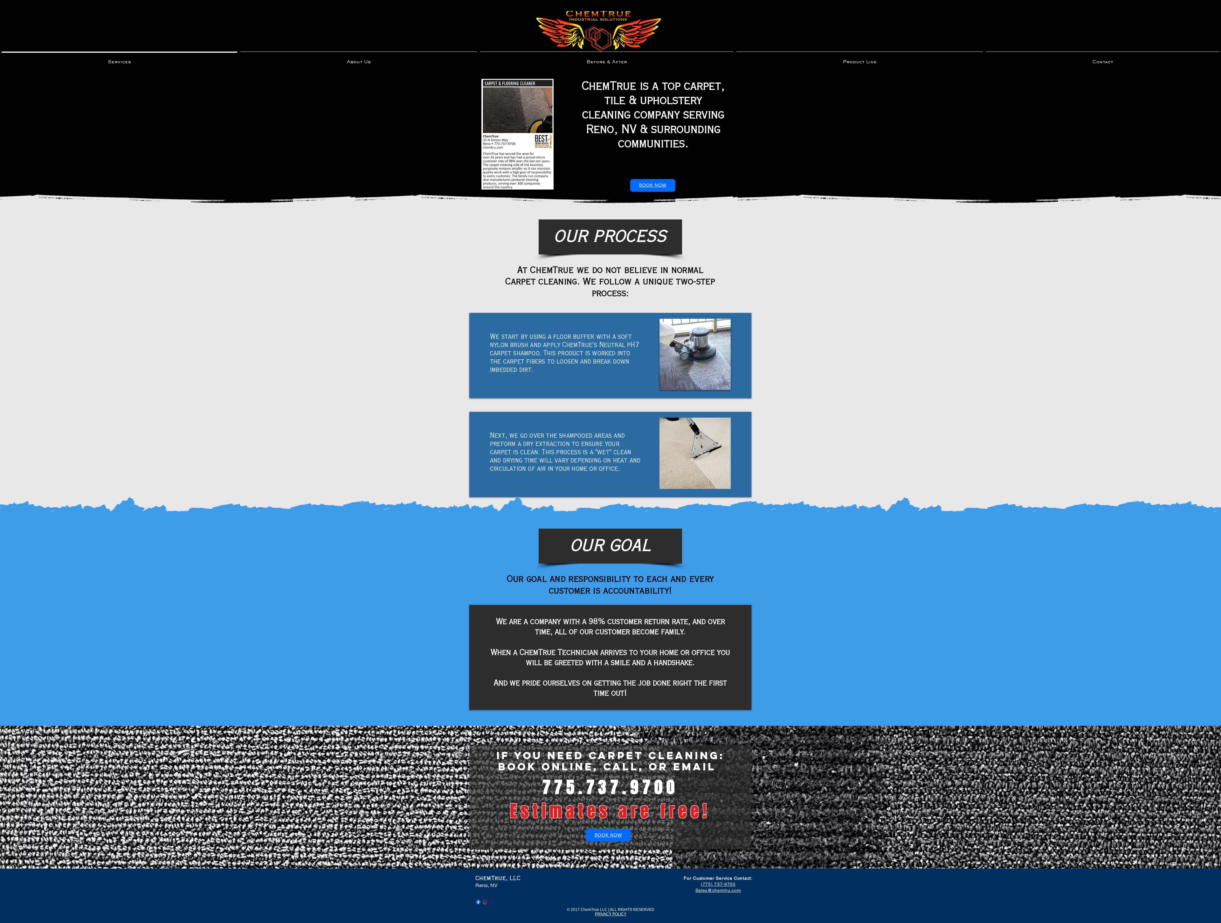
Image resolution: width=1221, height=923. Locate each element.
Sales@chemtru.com (718, 890)
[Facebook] (478, 902)
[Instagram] (485, 902)
